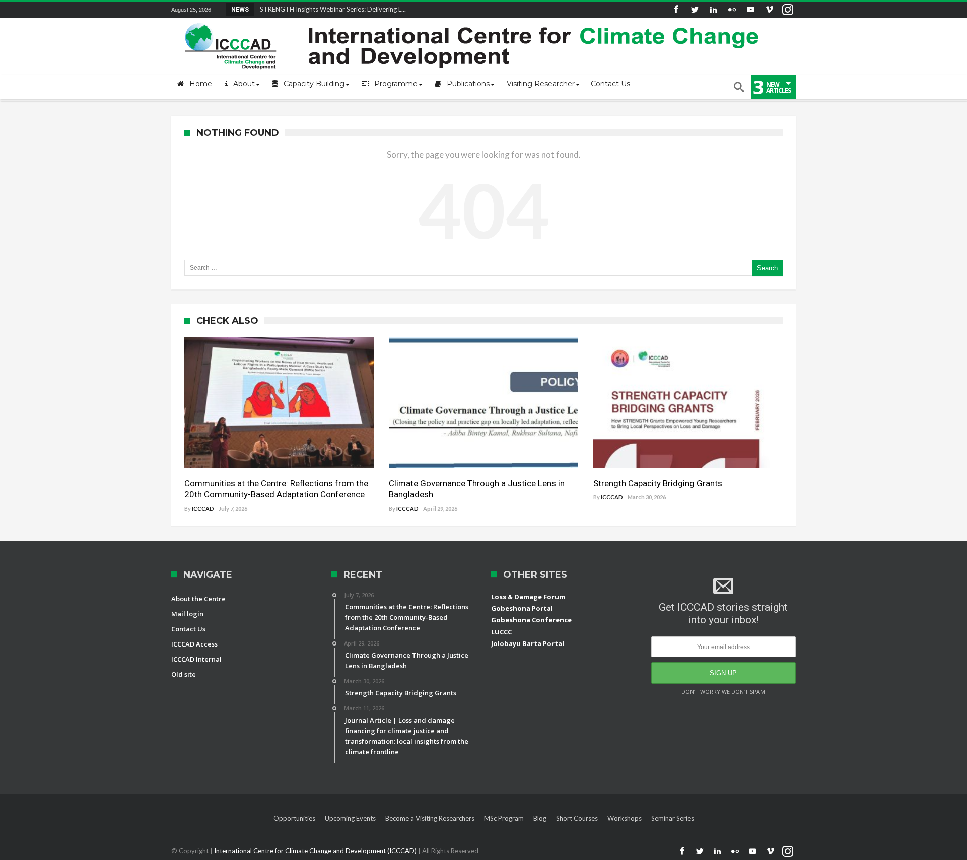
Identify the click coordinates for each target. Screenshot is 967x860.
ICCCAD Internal (196, 659)
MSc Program (504, 818)
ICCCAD (203, 508)
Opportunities (294, 818)
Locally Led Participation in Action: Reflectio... (323, 9)
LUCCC (501, 631)
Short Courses (577, 818)
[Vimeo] (769, 10)
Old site (183, 674)
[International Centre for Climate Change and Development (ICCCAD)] (473, 21)
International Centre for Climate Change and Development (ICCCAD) (316, 851)
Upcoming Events (350, 818)
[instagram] (788, 10)
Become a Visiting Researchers (429, 818)
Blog (539, 818)
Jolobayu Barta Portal (527, 643)
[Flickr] (732, 10)
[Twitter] (694, 10)
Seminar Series (672, 818)
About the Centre (198, 598)
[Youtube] (750, 10)
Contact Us (188, 628)
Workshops (624, 818)
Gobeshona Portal (522, 608)
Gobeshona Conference (531, 619)
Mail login (187, 613)
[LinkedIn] (713, 10)
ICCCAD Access (194, 644)
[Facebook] (676, 10)
